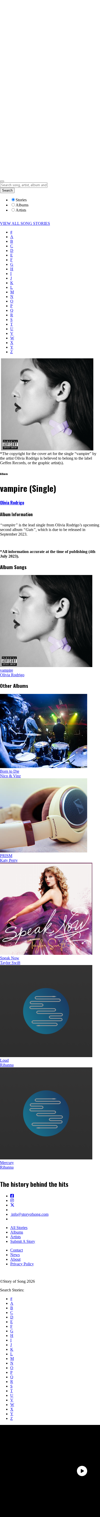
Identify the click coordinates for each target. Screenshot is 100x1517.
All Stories (18, 1227)
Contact (16, 1250)
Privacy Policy (22, 1264)
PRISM (6, 856)
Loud (4, 1060)
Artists (15, 1237)
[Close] (2, 181)
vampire (6, 670)
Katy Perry (9, 860)
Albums (16, 1232)
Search (7, 190)
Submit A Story (22, 1241)
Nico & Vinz (10, 776)
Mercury (7, 1162)
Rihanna (7, 1065)
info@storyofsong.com (29, 1214)
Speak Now (9, 958)
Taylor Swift (10, 962)
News (15, 1255)
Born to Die (9, 771)
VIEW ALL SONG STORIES (25, 223)
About (15, 1259)
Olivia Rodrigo (12, 503)
